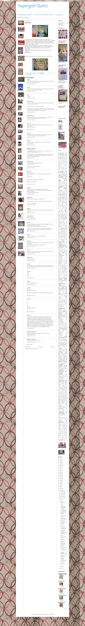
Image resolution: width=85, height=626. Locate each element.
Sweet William (64, 382)
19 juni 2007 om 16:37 (31, 231)
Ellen (28, 87)
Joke (28, 281)
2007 (60, 490)
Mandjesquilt (63, 280)
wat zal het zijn (60, 418)
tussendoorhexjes (61, 403)
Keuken (64, 250)
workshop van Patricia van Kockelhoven (62, 436)
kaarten (66, 239)
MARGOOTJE (61, 284)
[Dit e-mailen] (39, 73)
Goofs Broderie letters (62, 216)
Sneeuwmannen (63, 345)
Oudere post (53, 347)
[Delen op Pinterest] (43, 73)
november (62, 493)
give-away (61, 213)
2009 (60, 487)
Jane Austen (60, 238)
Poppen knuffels (61, 316)
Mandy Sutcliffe (60, 281)
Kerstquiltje (60, 250)
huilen (61, 235)
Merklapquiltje (62, 286)
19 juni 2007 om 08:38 (31, 84)
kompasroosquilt (60, 257)
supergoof (64, 355)
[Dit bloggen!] (40, 73)
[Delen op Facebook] (42, 73)
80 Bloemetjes (61, 155)
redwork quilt (60, 338)
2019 (60, 470)
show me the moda (62, 342)
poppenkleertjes (60, 319)
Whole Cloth (63, 423)
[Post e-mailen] (38, 73)
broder (59, 178)
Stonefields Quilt (61, 351)
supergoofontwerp (61, 378)
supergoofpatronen (60, 379)
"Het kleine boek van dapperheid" (63, 511)
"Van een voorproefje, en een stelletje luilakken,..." (63, 507)
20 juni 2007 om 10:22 (31, 311)
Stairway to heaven (62, 346)
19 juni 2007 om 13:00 (31, 194)
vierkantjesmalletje (61, 411)
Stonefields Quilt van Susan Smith (62, 353)
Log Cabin (63, 273)
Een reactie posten (29, 344)
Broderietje (60, 184)
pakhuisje (63, 310)
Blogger (52, 614)
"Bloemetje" (62, 539)
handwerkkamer (61, 221)
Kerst (59, 248)
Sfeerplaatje (65, 339)
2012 (60, 482)
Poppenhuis (60, 318)
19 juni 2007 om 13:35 (31, 205)
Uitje (59, 404)
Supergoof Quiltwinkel (62, 367)
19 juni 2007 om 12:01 (31, 158)
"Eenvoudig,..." (62, 545)
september (62, 496)
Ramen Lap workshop (62, 337)
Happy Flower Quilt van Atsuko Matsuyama (62, 224)
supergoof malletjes (62, 361)
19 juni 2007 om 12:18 (31, 167)
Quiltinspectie (64, 329)
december (62, 491)
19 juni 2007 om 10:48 (31, 145)
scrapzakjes (60, 339)
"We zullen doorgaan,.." (62, 559)
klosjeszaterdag (61, 255)
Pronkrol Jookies (61, 322)
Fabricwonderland (62, 602)
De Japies (60, 195)
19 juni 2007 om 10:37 (31, 129)
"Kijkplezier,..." (62, 520)
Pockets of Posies (61, 315)
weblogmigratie (60, 421)
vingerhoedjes (61, 412)
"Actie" (61, 564)
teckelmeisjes (61, 387)
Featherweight (65, 208)
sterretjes (60, 349)
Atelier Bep (65, 158)
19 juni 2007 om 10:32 (31, 119)
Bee (64, 164)
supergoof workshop (61, 370)
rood (65, 338)
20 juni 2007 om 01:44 (31, 284)
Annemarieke (29, 216)
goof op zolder (61, 215)
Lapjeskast (64, 266)
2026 (60, 459)
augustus (62, 498)
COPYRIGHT (64, 193)
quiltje (63, 330)
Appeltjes (59, 158)
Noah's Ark (63, 299)
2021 (60, 467)
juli (61, 499)
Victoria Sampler (61, 409)
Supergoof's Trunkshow (60, 373)
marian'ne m (29, 101)
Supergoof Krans (62, 359)
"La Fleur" (62, 504)
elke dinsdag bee (63, 206)
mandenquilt (63, 276)
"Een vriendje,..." (62, 526)
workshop (59, 429)
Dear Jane (65, 196)
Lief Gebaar (29, 74)
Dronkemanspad (61, 204)
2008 (60, 488)
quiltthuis (60, 334)
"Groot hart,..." (62, 524)
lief (58, 268)
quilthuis (65, 327)
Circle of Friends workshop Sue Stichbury (62, 192)
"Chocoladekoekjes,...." (63, 550)
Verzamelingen (61, 408)
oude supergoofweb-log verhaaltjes (62, 306)
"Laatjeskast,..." (62, 516)
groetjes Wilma (30, 115)
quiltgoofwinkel (60, 327)
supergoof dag (64, 358)
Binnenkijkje (60, 171)
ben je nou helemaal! (63, 169)
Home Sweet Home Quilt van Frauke (62, 233)
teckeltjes (65, 387)
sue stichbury (62, 354)
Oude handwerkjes (62, 304)
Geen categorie (62, 212)
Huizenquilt (61, 236)
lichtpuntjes (64, 267)
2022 (60, 465)
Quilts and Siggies (62, 588)
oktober (61, 495)
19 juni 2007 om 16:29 (31, 219)
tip (63, 398)
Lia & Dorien (60, 267)
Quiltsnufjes (60, 333)
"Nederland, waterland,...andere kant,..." (63, 553)
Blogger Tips (64, 173)
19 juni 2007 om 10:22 (31, 112)
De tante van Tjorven (63, 595)
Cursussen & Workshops (23, 17)
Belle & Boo (64, 168)
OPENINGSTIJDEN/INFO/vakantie (24, 15)
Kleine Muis (61, 253)
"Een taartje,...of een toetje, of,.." (63, 556)
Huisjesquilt (65, 235)
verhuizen (64, 407)
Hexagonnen (63, 230)
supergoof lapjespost (62, 360)
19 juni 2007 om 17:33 (31, 237)
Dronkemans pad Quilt (62, 203)
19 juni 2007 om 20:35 (31, 254)
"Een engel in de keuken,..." (63, 513)
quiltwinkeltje (60, 336)
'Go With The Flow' (61, 152)
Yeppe (62, 439)
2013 (60, 480)
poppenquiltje (60, 320)
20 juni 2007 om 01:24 (31, 278)
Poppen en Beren (61, 317)
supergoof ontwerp (61, 365)
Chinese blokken (61, 191)
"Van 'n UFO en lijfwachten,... (62, 544)
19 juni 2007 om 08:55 (31, 91)
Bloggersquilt (60, 175)
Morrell (59, 290)
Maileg (65, 275)
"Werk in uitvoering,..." (62, 541)
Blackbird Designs (61, 172)
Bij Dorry (61, 170)
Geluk (66, 212)
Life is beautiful (63, 269)
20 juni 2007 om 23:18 (31, 342)
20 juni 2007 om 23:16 (31, 336)
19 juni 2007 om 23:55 (31, 268)
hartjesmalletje (60, 227)
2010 (60, 485)
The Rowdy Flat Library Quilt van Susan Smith (62, 395)
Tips (66, 398)
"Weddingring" (62, 530)
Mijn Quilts (61, 288)
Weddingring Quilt (62, 422)
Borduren (65, 175)
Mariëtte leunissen (64, 285)
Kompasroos (60, 256)
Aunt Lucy (61, 159)
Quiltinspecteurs (63, 328)
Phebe (59, 311)
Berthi (28, 222)
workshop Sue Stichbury (62, 432)
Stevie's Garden (61, 350)
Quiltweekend (60, 335)
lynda (28, 234)
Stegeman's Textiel (61, 347)
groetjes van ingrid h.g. (31, 148)
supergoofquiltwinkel (62, 381)
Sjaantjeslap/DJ (63, 344)
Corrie (28, 315)
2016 (60, 475)
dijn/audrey (29, 197)
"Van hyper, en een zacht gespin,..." (63, 528)
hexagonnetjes (60, 231)
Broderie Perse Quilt (62, 179)
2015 (60, 477)
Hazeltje (66, 227)
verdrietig (59, 407)
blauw (59, 173)
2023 (60, 464)
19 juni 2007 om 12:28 (31, 184)
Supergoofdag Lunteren (62, 376)
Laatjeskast (60, 262)
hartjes (59, 226)
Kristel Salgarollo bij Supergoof (62, 260)
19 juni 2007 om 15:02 (31, 212)
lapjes (65, 264)
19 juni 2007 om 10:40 (31, 137)
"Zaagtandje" (62, 563)
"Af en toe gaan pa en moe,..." (63, 548)
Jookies (62, 239)
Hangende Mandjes (61, 222)
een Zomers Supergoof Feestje (62, 205)
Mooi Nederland (61, 289)
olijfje (64, 300)
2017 (60, 473)
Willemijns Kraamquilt (62, 425)
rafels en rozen (62, 581)
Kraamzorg (60, 258)
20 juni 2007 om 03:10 (31, 295)
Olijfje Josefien (61, 301)
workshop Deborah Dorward (62, 429)
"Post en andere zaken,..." (63, 537)
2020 (60, 469)
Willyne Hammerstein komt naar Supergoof (62, 427)
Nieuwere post (27, 347)
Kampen (62, 240)
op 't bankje (64, 302)
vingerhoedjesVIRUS (61, 414)
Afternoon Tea (60, 156)
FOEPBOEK (65, 211)
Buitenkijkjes (61, 186)
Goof (65, 213)
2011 (60, 483)
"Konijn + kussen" (63, 515)
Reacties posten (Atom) (34, 348)
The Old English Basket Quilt (62, 392)
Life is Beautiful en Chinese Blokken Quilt (62, 271)
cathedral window (62, 187)
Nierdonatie (60, 298)
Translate (62, 25)
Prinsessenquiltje (61, 321)
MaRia (28, 208)
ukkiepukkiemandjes (61, 406)
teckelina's (60, 386)
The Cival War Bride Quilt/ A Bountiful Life (62, 389)
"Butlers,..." (62, 535)
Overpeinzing (61, 308)
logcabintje (60, 274)
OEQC (60, 300)
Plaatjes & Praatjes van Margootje (62, 313)
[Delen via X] (41, 73)
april (61, 568)
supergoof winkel (63, 368)
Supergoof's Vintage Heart (62, 375)
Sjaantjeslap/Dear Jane (62, 343)
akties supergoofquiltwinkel (62, 157)
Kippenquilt (63, 252)
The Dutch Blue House (63, 390)
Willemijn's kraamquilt (62, 424)
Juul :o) (28, 123)
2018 (60, 472)
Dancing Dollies (61, 194)
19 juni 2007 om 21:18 (31, 260)
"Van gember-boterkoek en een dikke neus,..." (63, 532)
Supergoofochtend (61, 377)
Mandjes (59, 278)
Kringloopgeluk (60, 259)
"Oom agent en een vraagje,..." (63, 523)
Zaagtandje (60, 440)
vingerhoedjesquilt (61, 413)
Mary (28, 79)
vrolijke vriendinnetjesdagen (61, 417)
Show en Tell (62, 341)
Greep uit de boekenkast (62, 217)
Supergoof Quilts (33, 6)
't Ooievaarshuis (62, 153)
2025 (60, 460)
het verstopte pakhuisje (62, 229)
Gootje (61, 217)
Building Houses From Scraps (62, 185)
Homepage (40, 347)
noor (28, 250)
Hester (28, 133)
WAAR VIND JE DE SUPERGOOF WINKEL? (43, 15)
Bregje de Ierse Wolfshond (62, 176)
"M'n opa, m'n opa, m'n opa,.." (63, 561)
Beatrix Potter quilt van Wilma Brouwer (62, 163)
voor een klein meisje (62, 415)
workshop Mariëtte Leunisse (62, 431)
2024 (60, 462)
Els (27, 95)
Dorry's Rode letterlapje (62, 201)
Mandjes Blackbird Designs (62, 278)
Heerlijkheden (62, 228)
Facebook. (59, 208)
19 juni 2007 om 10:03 (31, 98)
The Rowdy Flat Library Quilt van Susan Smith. (62, 397)
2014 (60, 478)
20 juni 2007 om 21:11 (31, 328)
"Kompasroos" (62, 502)
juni (61, 501)
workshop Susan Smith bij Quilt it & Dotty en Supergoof (62, 434)
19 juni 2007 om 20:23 (31, 246)
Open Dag (60, 303)
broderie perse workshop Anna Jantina (62, 182)
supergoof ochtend (63, 363)
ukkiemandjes (60, 405)
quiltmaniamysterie (61, 331)
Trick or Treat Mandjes (62, 401)
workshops (65, 437)
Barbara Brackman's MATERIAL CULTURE (63, 574)
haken (61, 219)
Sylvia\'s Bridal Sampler (62, 385)
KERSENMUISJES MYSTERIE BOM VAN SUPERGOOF (62, 243)
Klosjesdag (60, 254)
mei (61, 566)
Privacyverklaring (59, 15)
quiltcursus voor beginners (62, 326)
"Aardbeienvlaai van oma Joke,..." (63, 519)
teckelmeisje (65, 386)
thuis (60, 398)
